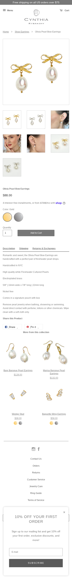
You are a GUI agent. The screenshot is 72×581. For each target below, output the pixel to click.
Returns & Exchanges (44, 248)
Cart (66, 10)
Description (9, 248)
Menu (10, 10)
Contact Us (36, 459)
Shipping (23, 248)
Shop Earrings (22, 31)
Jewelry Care (36, 486)
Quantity (7, 227)
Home (6, 31)
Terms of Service (36, 500)
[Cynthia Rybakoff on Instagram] (33, 450)
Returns (36, 472)
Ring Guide (36, 493)
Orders (36, 466)
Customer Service (36, 479)
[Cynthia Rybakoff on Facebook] (38, 450)
